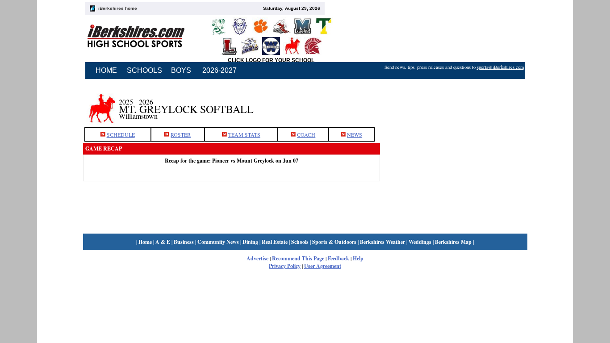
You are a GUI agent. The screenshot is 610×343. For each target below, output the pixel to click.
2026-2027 (219, 70)
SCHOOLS (144, 70)
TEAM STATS (244, 134)
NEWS (354, 134)
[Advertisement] (453, 104)
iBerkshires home (117, 8)
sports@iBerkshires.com (500, 67)
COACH (306, 134)
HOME (106, 70)
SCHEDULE (121, 134)
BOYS (181, 70)
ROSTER (181, 134)
